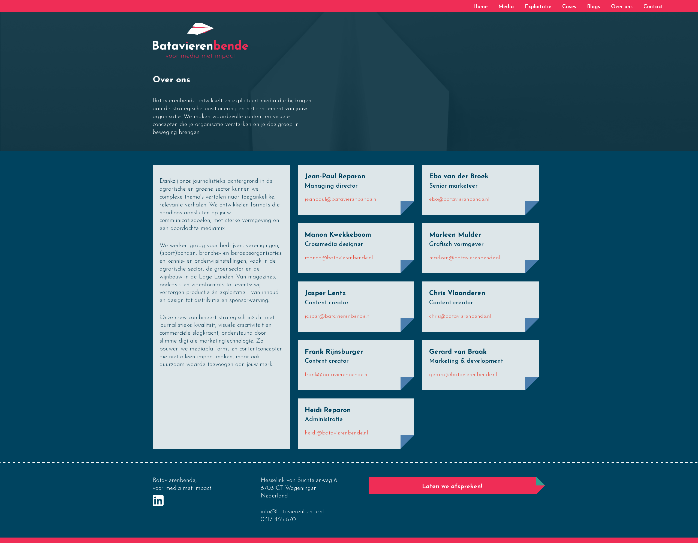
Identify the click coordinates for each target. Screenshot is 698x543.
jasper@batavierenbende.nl (338, 316)
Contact (653, 7)
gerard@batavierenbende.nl (463, 374)
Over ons (622, 7)
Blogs (593, 7)
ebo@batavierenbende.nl (459, 199)
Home (480, 7)
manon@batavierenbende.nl (339, 258)
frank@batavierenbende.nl (337, 374)
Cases (569, 7)
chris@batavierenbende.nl (460, 316)
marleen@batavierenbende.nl (464, 258)
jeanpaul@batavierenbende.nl (341, 199)
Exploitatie (538, 7)
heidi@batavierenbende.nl (336, 433)
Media (506, 7)
